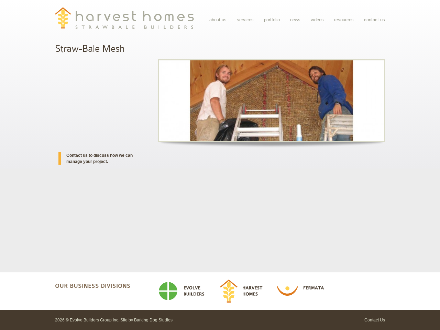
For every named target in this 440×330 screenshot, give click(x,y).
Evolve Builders (184, 291)
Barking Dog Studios (153, 320)
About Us (218, 19)
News (295, 19)
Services (245, 19)
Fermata (302, 291)
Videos (317, 19)
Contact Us (374, 19)
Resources (344, 19)
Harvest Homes (243, 291)
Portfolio (272, 19)
